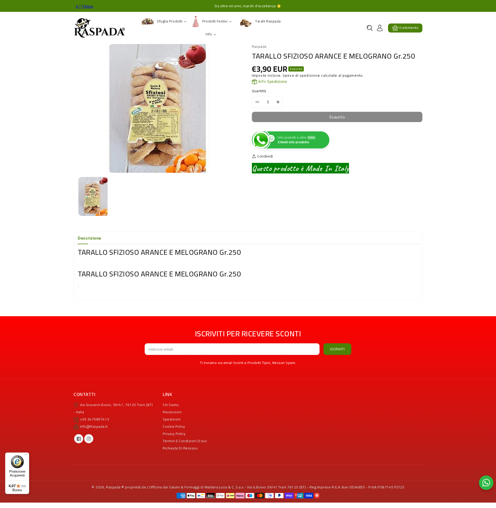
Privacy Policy (174, 433)
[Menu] (26, 456)
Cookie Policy (174, 426)
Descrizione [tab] (89, 238)
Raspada (113, 487)
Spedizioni (172, 419)
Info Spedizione (272, 81)
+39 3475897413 (94, 419)
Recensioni (172, 412)
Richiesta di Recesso (180, 448)
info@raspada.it (94, 426)
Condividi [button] (265, 156)
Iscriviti (337, 349)
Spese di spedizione (301, 75)
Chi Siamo (171, 404)
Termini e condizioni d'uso (185, 441)
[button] (370, 28)
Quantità (259, 91)
